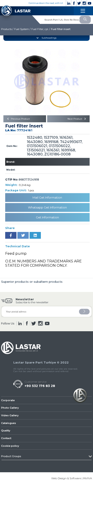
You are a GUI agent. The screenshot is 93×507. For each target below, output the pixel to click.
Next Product (75, 118)
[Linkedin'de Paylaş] (35, 235)
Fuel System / (22, 29)
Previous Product (20, 118)
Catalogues (8, 423)
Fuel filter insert (60, 29)
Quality (5, 430)
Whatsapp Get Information (47, 207)
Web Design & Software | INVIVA (71, 478)
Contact (6, 438)
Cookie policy (10, 445)
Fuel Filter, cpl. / (40, 29)
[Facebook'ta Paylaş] (10, 235)
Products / (7, 29)
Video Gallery (10, 415)
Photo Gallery (10, 407)
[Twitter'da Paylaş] (23, 235)
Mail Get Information (47, 197)
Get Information (47, 217)
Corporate (8, 400)
